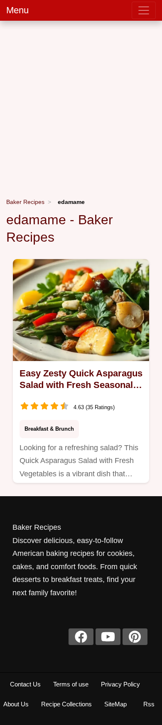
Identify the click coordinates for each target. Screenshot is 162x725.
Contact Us (25, 684)
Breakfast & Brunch (49, 429)
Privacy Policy (120, 684)
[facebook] (81, 636)
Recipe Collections (66, 704)
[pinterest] (135, 636)
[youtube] (108, 636)
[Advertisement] (81, 106)
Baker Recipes (25, 202)
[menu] (144, 10)
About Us (16, 704)
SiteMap (115, 704)
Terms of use (70, 684)
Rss (149, 704)
